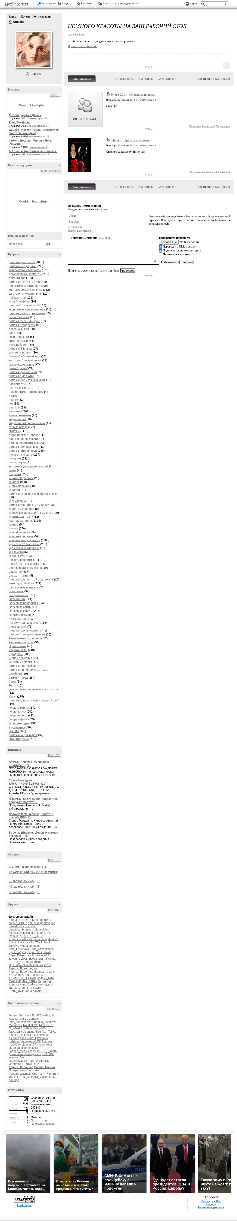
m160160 (15, 1044)
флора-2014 (119, 94)
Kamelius (15, 926)
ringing (41, 1044)
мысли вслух (17, 556)
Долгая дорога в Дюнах (25, 115)
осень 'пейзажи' (19, 317)
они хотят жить (19, 575)
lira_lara (47, 1041)
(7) (47, 866)
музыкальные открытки (24, 548)
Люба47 (38, 974)
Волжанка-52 (40, 955)
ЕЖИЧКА (48, 1054)
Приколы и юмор (20, 615)
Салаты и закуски (20, 662)
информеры (17, 462)
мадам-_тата (45, 978)
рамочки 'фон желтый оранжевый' (31, 579)
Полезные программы (23, 603)
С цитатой (208, 126)
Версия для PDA (211, 1201)
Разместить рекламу (211, 1207)
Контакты (211, 1204)
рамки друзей (18, 626)
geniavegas (47, 923)
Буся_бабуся (17, 952)
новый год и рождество (24, 563)
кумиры (14, 524)
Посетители (39, 1120)
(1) (38, 886)
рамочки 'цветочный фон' (25, 282)
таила (13, 987)
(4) (28, 765)
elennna (14, 1038)
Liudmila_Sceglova (21, 929)
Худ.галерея (17, 727)
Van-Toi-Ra (49, 1031)
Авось (106, 3)
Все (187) (54, 910)
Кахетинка (36, 965)
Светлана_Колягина (45, 1073)
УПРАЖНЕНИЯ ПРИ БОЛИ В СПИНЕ (33, 872)
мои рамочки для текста (24, 540)
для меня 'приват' (20, 352)
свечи (12, 470)
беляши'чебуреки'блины (25, 356)
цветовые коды (19, 388)
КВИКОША (32, 1064)
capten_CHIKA (18, 923)
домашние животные (23, 442)
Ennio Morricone (19, 122)
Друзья (25, 16)
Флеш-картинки (19, 707)
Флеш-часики (17, 711)
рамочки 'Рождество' (22, 325)
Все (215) (54, 860)
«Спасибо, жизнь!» (21, 881)
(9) (38, 881)
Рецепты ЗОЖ (18, 650)
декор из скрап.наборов (24, 435)
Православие (17, 646)
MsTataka (29, 932)
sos (11, 403)
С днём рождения (20, 658)
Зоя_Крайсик (32, 962)
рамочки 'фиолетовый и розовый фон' (34, 700)
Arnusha (10, 22)
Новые (224, 78)
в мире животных (20, 415)
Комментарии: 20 (37, 118)
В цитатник (223, 126)
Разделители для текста (25, 622)
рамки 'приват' (18, 368)
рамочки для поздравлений (27, 313)
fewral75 (42, 1038)
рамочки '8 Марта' (20, 348)
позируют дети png (21, 364)
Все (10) (55, 95)
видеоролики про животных (27, 423)
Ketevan (14, 1018)
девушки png (17, 278)
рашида (14, 1080)
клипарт (14, 482)
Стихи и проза (18, 677)
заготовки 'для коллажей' (25, 360)
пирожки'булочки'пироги (24, 285)
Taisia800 (39, 1028)
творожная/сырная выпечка (27, 309)
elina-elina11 (28, 1038)
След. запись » (167, 78)
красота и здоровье (21, 509)
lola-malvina (41, 929)
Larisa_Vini (28, 926)
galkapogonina (18, 1041)
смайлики (105, 237)
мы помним (16, 552)
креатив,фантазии (21, 516)
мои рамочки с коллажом (25, 270)
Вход (65, 3)
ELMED (37, 1015)
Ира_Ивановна (19, 965)
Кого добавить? (42, 920)
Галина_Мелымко (20, 1051)
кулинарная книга (20, 520)
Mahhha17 (15, 1025)
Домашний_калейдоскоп (25, 1054)
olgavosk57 (29, 1044)
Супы (12, 681)
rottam (50, 1044)
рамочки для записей (23, 372)
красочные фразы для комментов (31, 512)
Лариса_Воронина (21, 971)
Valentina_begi (29, 945)
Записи (13, 16)
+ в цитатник (77, 34)
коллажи (14, 490)
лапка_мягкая (39, 1077)
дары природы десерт (23, 439)
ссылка (150, 99)
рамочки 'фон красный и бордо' (29, 505)
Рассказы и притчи (21, 642)
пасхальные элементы (24, 587)
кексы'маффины (20, 301)
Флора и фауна (19, 719)
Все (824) (54, 755)
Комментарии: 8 (38, 147)
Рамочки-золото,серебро (25, 638)
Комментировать (81, 78)
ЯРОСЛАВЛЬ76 (40, 991)
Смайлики (15, 673)
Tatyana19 (15, 1031)
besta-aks (30, 1035)
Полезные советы (21, 611)
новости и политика (22, 560)
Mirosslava (15, 932)
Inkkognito (48, 1015)
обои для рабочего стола (25, 567)
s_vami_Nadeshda (21, 939)
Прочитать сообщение (82, 46)
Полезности (17, 599)
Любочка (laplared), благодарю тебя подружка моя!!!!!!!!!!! (33, 800)
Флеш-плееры (18, 715)
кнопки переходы (20, 486)
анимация (15, 411)
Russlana (27, 1028)
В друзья (36, 74)
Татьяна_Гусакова (29, 987)
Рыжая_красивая (20, 1073)
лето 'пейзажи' (18, 344)
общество (15, 571)
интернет (15, 458)
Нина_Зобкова (29, 984)
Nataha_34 (43, 932)
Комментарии (42, 16)
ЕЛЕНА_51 (16, 962)
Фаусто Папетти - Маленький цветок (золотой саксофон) (34, 131)
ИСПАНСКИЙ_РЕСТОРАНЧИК (29, 1060)
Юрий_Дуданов (19, 991)
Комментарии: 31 (39, 125)
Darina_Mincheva (20, 1015)
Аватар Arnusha (33, 49)
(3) (29, 817)
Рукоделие (16, 654)
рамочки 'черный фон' (23, 735)
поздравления (18, 595)
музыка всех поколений (24, 544)
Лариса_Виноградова (23, 968)
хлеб (12, 333)
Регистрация (49, 3)
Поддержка (187, 4)
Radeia (13, 936)
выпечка (14, 431)
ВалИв (47, 952)
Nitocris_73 (46, 1025)
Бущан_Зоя (34, 952)
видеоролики (17, 419)
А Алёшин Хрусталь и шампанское (33, 151)
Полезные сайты (20, 607)
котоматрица (17, 501)
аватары (14, 407)
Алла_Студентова (42, 949)
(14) (13, 875)
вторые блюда (18, 427)
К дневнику (145, 78)
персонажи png (19, 329)
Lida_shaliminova (20, 1022)
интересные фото (21, 454)
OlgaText (14, 1028)
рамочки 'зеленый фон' (24, 446)
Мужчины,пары (19, 618)
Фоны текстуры (19, 723)
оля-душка (46, 984)
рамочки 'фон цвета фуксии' (27, 634)
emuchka (34, 923)
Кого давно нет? (19, 920)
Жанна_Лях (16, 1057)
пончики (14, 399)
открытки (15, 474)
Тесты (13, 685)
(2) (42, 802)
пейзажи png (17, 297)
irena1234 (34, 1041)
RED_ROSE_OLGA (31, 936)
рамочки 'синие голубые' (25, 669)
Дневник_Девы (18, 958)
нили (52, 1077)
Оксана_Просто (44, 1067)
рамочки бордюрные (22, 266)
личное (13, 528)
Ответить (195, 126)
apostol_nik (16, 1035)
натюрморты (17, 384)
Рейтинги (86, 3)
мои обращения (19, 532)
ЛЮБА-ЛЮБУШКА (20, 974)
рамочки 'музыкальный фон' (27, 380)
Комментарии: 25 (39, 136)
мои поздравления (21, 536)
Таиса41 (14, 1077)
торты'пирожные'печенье (25, 289)
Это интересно (19, 739)
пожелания (16, 591)
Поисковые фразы (43, 1123)
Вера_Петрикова (20, 955)
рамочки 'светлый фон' (24, 666)
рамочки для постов (22, 262)
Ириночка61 (17, 1064)
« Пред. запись (124, 78)
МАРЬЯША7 (29, 981)
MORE (13, 395)
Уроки (13, 696)
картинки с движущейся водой (28, 466)
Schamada (40, 939)
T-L (32, 942)
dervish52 (43, 1035)
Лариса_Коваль (44, 971)
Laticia (24, 1018)
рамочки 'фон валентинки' (26, 630)
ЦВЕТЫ (14, 731)
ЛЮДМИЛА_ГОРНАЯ (22, 978)
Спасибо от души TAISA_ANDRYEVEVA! (24, 782)
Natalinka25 (30, 1025)
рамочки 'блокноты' (21, 376)
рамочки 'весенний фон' (24, 321)
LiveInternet (17, 4)
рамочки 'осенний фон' (24, 305)
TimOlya (14, 945)
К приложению (50, 170)
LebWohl (34, 1018)
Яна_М (25, 1077)
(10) (43, 783)
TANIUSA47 (42, 942)
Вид (193, 4)
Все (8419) (53, 1008)
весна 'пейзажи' (19, 336)
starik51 (53, 939)
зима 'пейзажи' (18, 340)
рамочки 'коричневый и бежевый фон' (33, 494)
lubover (116, 140)
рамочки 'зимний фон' (23, 450)
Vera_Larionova (19, 949)
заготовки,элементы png (25, 293)
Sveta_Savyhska (19, 942)
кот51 (47, 965)
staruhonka (16, 1047)
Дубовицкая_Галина (42, 958)
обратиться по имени (142, 94)
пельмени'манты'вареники (26, 391)
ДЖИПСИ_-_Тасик (45, 1051)
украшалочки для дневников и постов (33, 689)
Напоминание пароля (80, 230)
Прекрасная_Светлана (24, 1070)
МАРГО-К (15, 981)
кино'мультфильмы (21, 478)
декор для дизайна (21, 583)
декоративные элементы (25, 274)
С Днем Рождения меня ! (26, 866)
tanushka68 (31, 1047)
